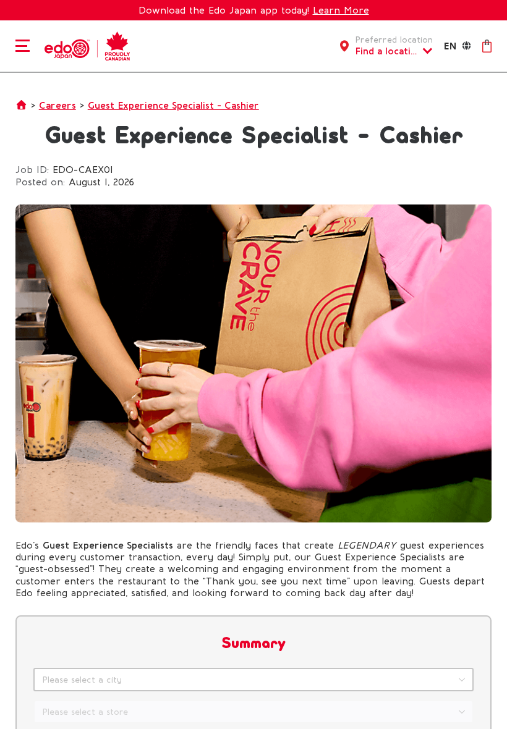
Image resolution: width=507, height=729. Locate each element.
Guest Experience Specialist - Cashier (173, 105)
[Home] (85, 45)
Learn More (341, 10)
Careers (57, 105)
